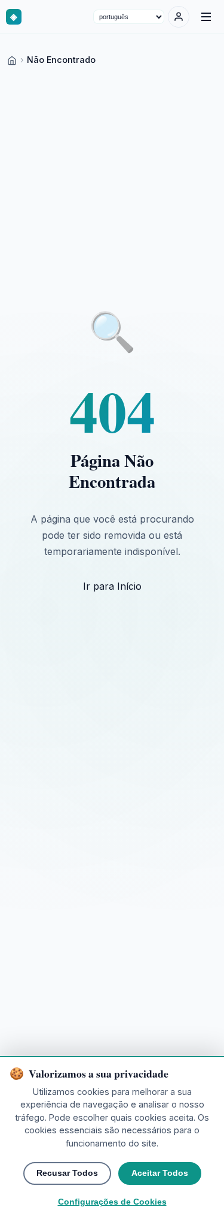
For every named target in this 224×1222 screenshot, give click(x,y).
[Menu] (206, 17)
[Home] (12, 60)
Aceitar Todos (159, 1173)
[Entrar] (178, 17)
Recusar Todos (67, 1173)
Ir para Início (112, 586)
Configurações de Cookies (112, 1201)
